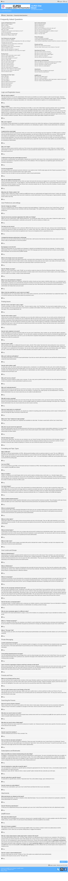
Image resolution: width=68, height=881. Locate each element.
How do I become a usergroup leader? (43, 29)
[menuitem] (2, 2)
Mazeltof (10, 869)
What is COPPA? (5, 25)
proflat (4, 869)
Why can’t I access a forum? (7, 63)
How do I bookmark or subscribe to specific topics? (46, 63)
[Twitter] (58, 869)
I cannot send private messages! (42, 38)
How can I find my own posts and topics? (43, 57)
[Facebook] (65, 869)
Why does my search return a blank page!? (44, 54)
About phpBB (38, 819)
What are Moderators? (39, 25)
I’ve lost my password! (6, 32)
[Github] (61, 869)
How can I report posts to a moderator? (9, 67)
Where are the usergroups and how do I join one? (45, 28)
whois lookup (35, 838)
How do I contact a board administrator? (43, 80)
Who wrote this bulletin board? (41, 76)
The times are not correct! (6, 42)
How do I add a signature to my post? (9, 57)
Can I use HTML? (5, 77)
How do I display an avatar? (7, 47)
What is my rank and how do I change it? (10, 49)
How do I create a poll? (6, 59)
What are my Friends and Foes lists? (42, 45)
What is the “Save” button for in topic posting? (11, 68)
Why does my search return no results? (43, 53)
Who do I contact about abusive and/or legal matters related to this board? (50, 79)
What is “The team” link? (40, 33)
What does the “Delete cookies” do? (9, 34)
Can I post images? (5, 80)
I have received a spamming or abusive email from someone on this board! (51, 40)
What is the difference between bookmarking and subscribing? (48, 61)
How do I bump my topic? (6, 71)
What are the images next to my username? (10, 46)
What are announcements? (7, 83)
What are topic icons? (6, 87)
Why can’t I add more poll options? (8, 60)
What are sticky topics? (6, 84)
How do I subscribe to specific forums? (43, 64)
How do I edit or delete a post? (7, 56)
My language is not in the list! (7, 45)
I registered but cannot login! (7, 28)
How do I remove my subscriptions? (42, 65)
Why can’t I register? (5, 26)
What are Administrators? (40, 24)
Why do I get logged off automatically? (9, 33)
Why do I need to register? (7, 24)
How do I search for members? (41, 55)
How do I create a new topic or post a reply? (10, 55)
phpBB (20, 251)
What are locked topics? (6, 85)
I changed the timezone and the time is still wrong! (12, 43)
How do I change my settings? (7, 39)
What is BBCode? (5, 76)
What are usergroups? (39, 26)
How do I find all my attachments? (42, 71)
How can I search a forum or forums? (43, 51)
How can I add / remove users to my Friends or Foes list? (47, 47)
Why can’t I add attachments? (7, 64)
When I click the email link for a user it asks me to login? (13, 50)
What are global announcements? (8, 81)
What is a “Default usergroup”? (41, 32)
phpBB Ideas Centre (6, 829)
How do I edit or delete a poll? (7, 62)
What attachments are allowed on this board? (44, 70)
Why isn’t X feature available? (41, 77)
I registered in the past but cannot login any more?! (12, 30)
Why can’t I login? (5, 29)
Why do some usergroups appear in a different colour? (46, 30)
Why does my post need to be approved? (10, 70)
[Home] (15, 6)
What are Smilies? (5, 78)
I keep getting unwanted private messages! (44, 39)
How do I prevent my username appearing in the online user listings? (16, 40)
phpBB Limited (41, 818)
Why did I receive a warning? (7, 66)
